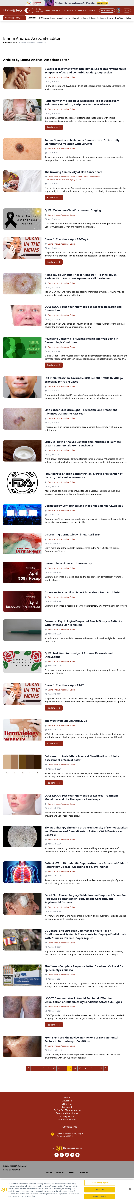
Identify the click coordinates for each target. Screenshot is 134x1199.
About (67, 1097)
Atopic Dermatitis (63, 18)
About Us (60, 1172)
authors (13, 42)
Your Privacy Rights (67, 1119)
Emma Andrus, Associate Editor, (61, 176)
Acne (53, 18)
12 (64, 1068)
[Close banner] (130, 3)
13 (70, 1068)
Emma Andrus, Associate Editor (61, 77)
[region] (67, 1189)
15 (80, 1068)
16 (85, 1068)
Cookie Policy (29, 1196)
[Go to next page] (106, 1068)
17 (91, 1068)
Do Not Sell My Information (67, 1110)
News (47, 10)
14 (75, 1068)
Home (6, 42)
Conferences (68, 10)
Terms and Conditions (67, 1113)
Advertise (67, 1100)
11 (59, 1068)
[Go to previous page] (28, 1068)
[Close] (130, 1189)
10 (54, 1068)
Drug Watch (119, 18)
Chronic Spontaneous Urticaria (102, 18)
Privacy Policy (67, 1116)
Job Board (67, 1107)
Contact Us (67, 1103)
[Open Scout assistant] (119, 10)
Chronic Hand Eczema (80, 18)
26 (101, 1068)
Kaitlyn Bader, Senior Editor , (88, 176)
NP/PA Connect (39, 10)
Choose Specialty (12, 17)
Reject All (100, 1189)
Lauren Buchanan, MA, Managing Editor (63, 179)
